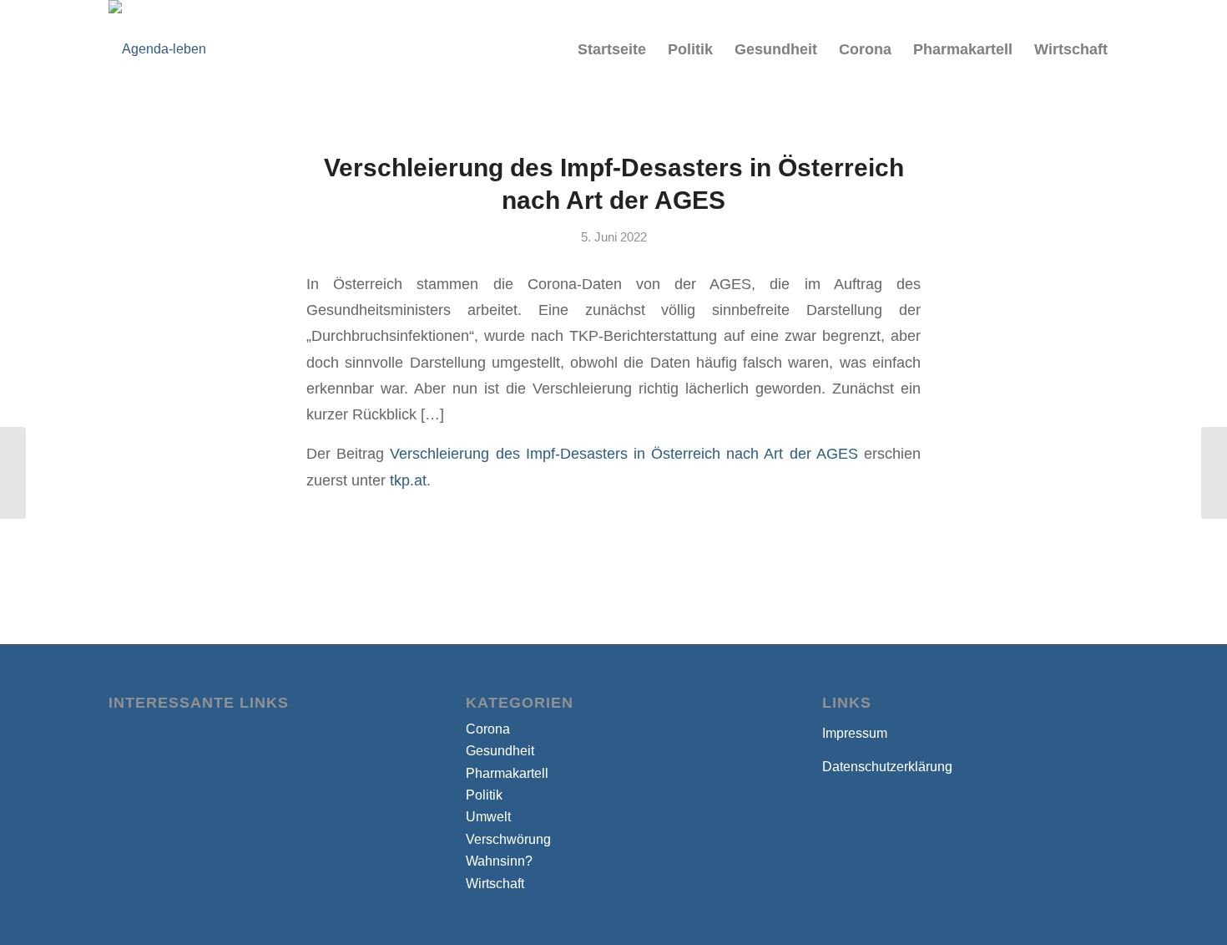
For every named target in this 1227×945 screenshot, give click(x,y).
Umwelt (488, 817)
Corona (488, 729)
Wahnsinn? (499, 861)
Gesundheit (500, 751)
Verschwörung (508, 839)
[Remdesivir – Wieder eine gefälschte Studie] (13, 473)
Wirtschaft (495, 883)
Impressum (854, 733)
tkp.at (408, 480)
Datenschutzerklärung (887, 767)
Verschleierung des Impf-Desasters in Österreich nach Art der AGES (623, 453)
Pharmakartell (507, 773)
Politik (484, 795)
